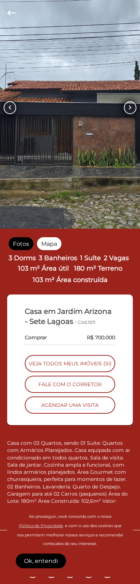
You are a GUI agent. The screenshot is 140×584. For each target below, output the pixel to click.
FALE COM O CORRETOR (70, 384)
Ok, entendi (41, 561)
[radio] (21, 244)
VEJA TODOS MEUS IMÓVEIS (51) (70, 363)
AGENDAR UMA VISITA (70, 405)
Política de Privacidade (41, 526)
